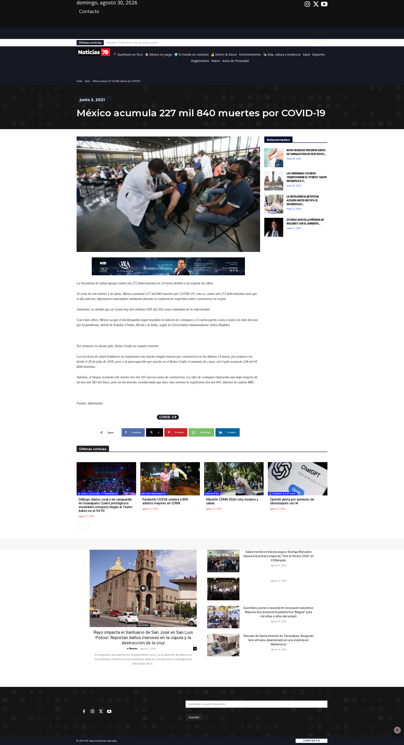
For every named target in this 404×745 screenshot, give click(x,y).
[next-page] (86, 526)
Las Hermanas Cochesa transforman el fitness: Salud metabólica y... (307, 177)
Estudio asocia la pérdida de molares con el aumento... (305, 221)
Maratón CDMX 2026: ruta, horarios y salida (232, 501)
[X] (316, 4)
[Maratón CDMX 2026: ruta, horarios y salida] (234, 478)
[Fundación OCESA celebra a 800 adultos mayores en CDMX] (170, 478)
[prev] (318, 42)
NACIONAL (143, 625)
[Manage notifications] (397, 730)
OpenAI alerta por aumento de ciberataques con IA (136, 42)
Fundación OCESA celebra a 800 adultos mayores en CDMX (165, 501)
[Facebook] (84, 712)
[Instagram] (307, 4)
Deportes (212, 493)
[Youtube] (324, 4)
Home (79, 81)
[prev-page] (79, 526)
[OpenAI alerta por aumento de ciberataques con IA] (297, 478)
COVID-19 (168, 417)
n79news (132, 648)
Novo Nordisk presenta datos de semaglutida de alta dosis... (306, 152)
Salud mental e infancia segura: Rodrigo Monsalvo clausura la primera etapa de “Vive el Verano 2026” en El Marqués (278, 556)
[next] (324, 42)
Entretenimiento (154, 493)
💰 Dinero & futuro (282, 493)
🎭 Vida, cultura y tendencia (98, 493)
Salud (87, 81)
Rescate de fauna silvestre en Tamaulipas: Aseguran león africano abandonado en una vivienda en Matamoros (279, 640)
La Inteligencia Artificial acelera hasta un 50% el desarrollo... (303, 200)
